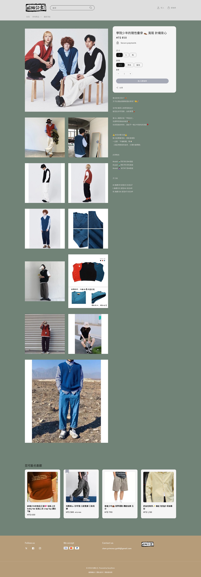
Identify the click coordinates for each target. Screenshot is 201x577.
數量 (117, 70)
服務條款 (92, 572)
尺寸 (118, 50)
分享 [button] (121, 88)
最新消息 (47, 17)
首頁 (28, 17)
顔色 (118, 60)
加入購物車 (142, 81)
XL (133, 55)
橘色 (120, 65)
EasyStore (111, 568)
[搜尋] (90, 7)
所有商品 (35, 17)
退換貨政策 (109, 572)
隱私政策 (100, 572)
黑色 (129, 65)
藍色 (138, 65)
